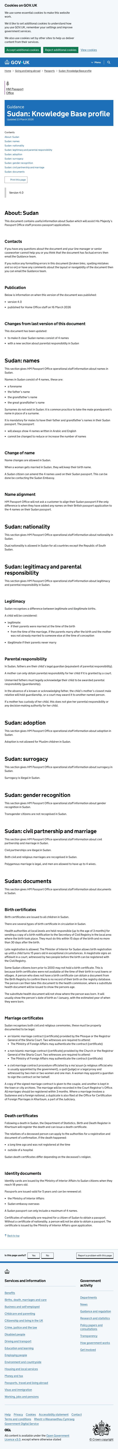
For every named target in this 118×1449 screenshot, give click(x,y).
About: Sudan (12, 136)
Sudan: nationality (14, 145)
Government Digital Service (22, 1423)
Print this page (18, 179)
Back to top (13, 1235)
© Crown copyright (101, 1439)
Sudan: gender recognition (19, 162)
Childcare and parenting (20, 1313)
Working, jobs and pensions (22, 1396)
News (84, 1304)
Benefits (10, 1293)
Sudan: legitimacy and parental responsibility (28, 149)
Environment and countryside (23, 1362)
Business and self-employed (22, 1306)
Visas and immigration (18, 1389)
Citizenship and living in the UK (24, 1320)
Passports (49, 70)
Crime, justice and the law (21, 1327)
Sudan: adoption (13, 154)
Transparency (88, 1336)
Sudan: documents (15, 171)
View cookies (89, 49)
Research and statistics (95, 1318)
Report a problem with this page (95, 1255)
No (50, 1255)
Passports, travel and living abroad (26, 1383)
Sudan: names (12, 141)
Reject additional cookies (61, 50)
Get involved (88, 1349)
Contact (76, 1414)
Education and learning (19, 1348)
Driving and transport (18, 1341)
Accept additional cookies (22, 50)
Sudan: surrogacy (14, 158)
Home (8, 70)
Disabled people (15, 1334)
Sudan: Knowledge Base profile (75, 70)
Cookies (31, 1414)
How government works (95, 1343)
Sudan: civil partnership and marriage (24, 167)
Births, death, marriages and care (26, 1300)
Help (8, 1414)
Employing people (16, 1355)
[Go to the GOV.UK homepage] (17, 62)
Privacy (18, 1414)
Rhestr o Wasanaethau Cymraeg (54, 1419)
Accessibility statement (54, 1414)
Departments (88, 1297)
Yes (36, 1255)
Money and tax (14, 1376)
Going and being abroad (27, 70)
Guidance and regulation (95, 1311)
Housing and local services (21, 1369)
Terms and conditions (18, 1419)
